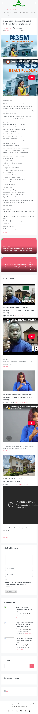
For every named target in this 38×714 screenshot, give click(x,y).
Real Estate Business (13, 10)
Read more (19, 618)
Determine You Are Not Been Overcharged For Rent (24, 640)
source (5, 232)
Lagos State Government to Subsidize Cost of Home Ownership (25, 625)
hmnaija (8, 28)
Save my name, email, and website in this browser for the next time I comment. (18, 584)
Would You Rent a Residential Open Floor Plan (24, 609)
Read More (6, 366)
